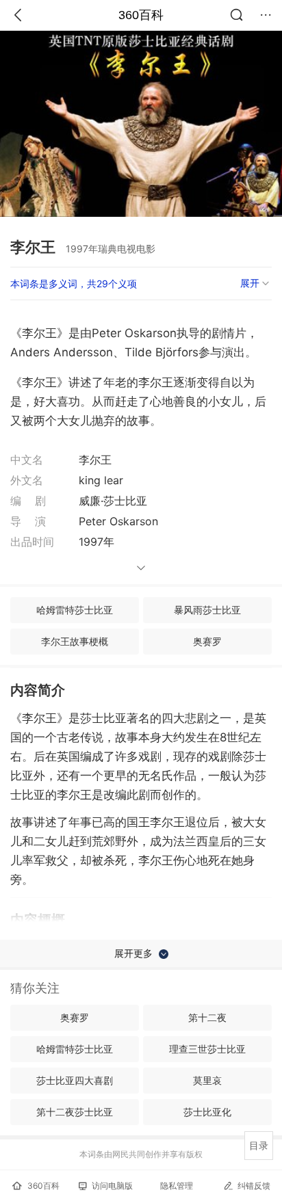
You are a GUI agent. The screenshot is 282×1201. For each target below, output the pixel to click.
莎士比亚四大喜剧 (74, 1080)
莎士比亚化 (207, 1112)
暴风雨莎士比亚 (207, 610)
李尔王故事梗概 (74, 641)
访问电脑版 (112, 1185)
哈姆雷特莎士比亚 (74, 610)
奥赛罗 (207, 641)
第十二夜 (207, 1017)
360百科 (141, 15)
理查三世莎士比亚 (207, 1049)
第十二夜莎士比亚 (74, 1112)
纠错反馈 (254, 1185)
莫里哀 (207, 1080)
